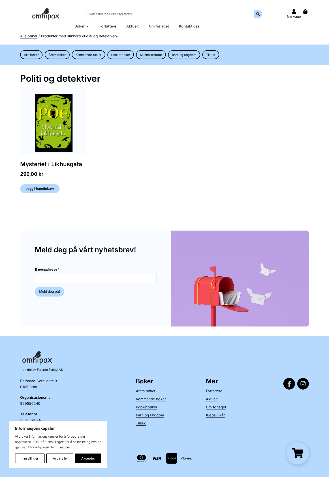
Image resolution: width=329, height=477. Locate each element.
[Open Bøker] (87, 26)
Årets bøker (57, 55)
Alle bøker (28, 36)
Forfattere (214, 391)
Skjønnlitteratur (151, 55)
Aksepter (88, 458)
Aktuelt (212, 399)
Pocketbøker (120, 55)
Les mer (64, 447)
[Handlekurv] (307, 11)
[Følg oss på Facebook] (289, 384)
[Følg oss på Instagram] (303, 384)
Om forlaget (216, 407)
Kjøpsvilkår (215, 415)
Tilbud (210, 55)
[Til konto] (294, 11)
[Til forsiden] (46, 14)
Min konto (294, 16)
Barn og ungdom (184, 55)
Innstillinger (29, 458)
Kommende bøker (88, 55)
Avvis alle (60, 458)
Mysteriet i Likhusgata (51, 164)
